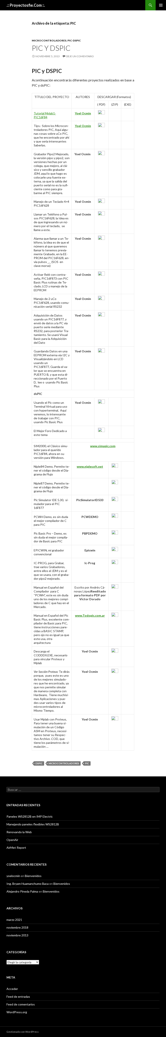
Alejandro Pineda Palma (22, 891)
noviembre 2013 (17, 935)
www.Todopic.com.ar (90, 615)
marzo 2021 (14, 919)
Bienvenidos (33, 876)
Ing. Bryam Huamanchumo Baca (27, 883)
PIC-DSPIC (74, 40)
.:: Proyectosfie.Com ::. (25, 5)
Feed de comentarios (20, 1004)
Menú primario (161, 5)
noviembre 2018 (17, 927)
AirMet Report (16, 847)
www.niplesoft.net (90, 466)
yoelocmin (13, 876)
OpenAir (12, 840)
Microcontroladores (49, 40)
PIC (87, 763)
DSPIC (39, 763)
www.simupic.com (102, 446)
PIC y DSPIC (51, 48)
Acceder (12, 989)
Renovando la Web (19, 832)
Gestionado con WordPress (22, 1031)
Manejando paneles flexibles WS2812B (32, 824)
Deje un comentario (80, 56)
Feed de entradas (18, 996)
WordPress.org (16, 1012)
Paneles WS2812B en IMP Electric (29, 816)
